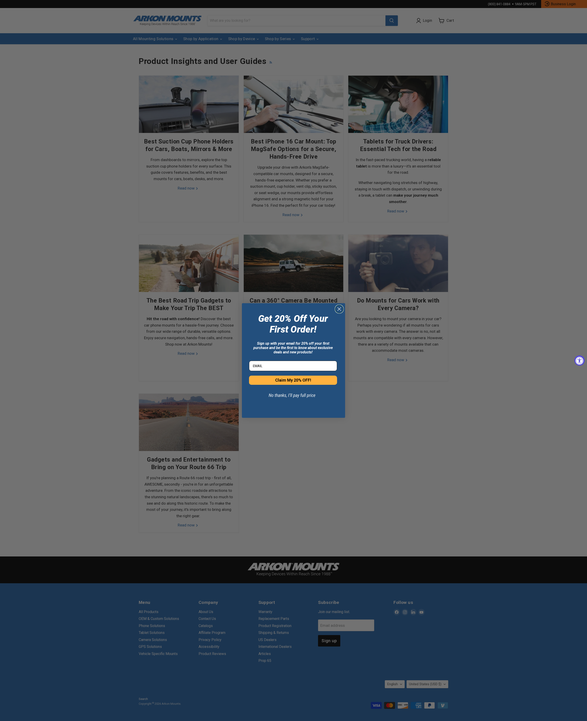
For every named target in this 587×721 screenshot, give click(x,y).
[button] (293, 398)
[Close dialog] (339, 309)
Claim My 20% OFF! (293, 380)
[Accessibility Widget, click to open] (579, 360)
